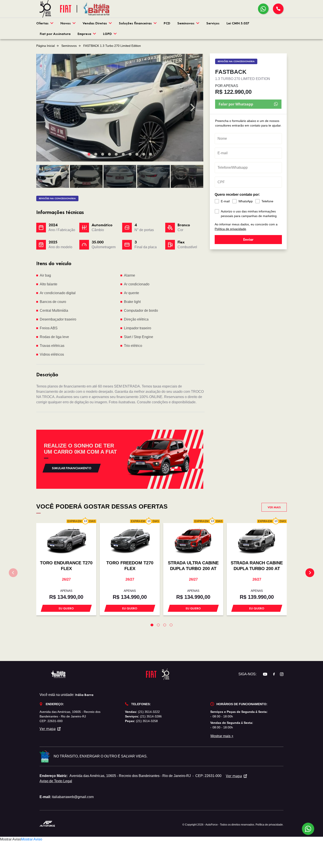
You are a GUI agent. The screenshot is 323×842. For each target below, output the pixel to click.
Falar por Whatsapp (236, 104)
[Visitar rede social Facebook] (272, 674)
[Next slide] (192, 108)
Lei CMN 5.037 (238, 23)
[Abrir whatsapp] (263, 9)
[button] (52, 176)
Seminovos (185, 23)
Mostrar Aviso (10, 839)
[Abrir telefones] (278, 9)
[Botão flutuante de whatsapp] (308, 829)
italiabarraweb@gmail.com (73, 797)
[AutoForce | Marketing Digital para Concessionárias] (47, 823)
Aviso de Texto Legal (56, 781)
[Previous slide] (47, 108)
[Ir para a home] (96, 9)
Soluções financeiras (135, 23)
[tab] (88, 154)
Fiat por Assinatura (55, 33)
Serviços (213, 23)
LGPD (107, 33)
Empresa (84, 33)
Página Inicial (45, 45)
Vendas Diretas (95, 23)
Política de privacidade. (269, 824)
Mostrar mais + (221, 736)
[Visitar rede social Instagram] (279, 674)
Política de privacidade (230, 228)
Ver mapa (48, 728)
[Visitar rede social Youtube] (263, 674)
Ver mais (274, 507)
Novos (65, 23)
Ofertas (42, 23)
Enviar (248, 239)
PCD (167, 23)
